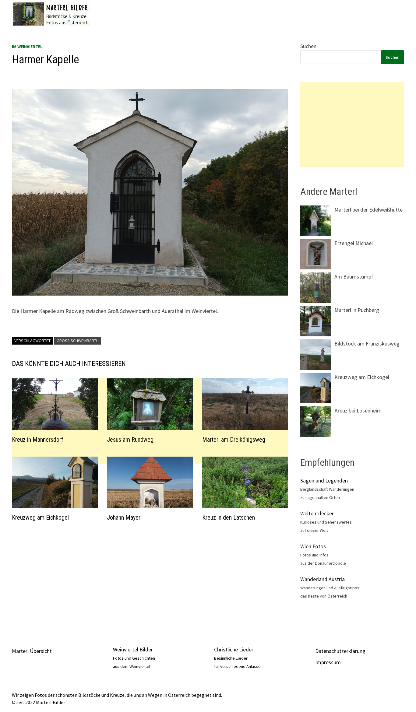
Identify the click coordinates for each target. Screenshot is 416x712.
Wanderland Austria (322, 579)
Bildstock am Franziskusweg (367, 343)
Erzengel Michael (353, 243)
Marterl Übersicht (32, 650)
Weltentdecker (317, 513)
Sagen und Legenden (324, 480)
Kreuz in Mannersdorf (37, 439)
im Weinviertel (27, 46)
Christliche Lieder (233, 649)
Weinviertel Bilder (133, 649)
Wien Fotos (313, 546)
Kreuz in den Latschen (228, 517)
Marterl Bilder (50, 702)
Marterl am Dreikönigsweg (233, 439)
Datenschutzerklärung (340, 650)
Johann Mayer (123, 517)
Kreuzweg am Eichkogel (40, 517)
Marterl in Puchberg (356, 310)
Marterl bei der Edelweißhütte (368, 209)
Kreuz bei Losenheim (358, 410)
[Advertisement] (150, 577)
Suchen (308, 46)
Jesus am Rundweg (130, 439)
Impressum (328, 662)
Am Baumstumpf (353, 276)
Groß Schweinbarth (78, 340)
